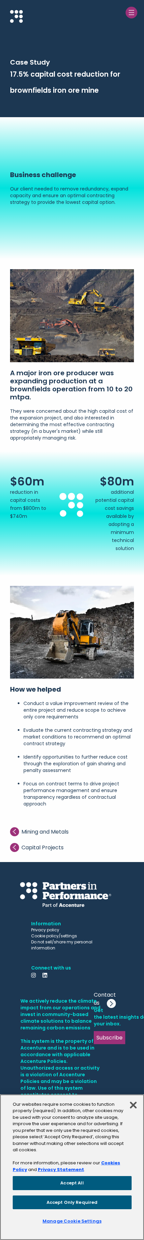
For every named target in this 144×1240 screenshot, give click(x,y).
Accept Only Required (72, 1202)
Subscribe (109, 1037)
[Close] (133, 1105)
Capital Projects (42, 847)
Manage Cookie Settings (72, 1221)
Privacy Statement (61, 1169)
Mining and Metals (45, 832)
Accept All (71, 1183)
